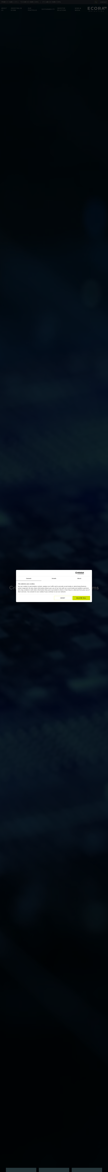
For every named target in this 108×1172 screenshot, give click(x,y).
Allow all (81, 598)
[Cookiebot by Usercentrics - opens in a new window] (82, 573)
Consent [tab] (28, 578)
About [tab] (79, 578)
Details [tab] (54, 578)
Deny (62, 598)
